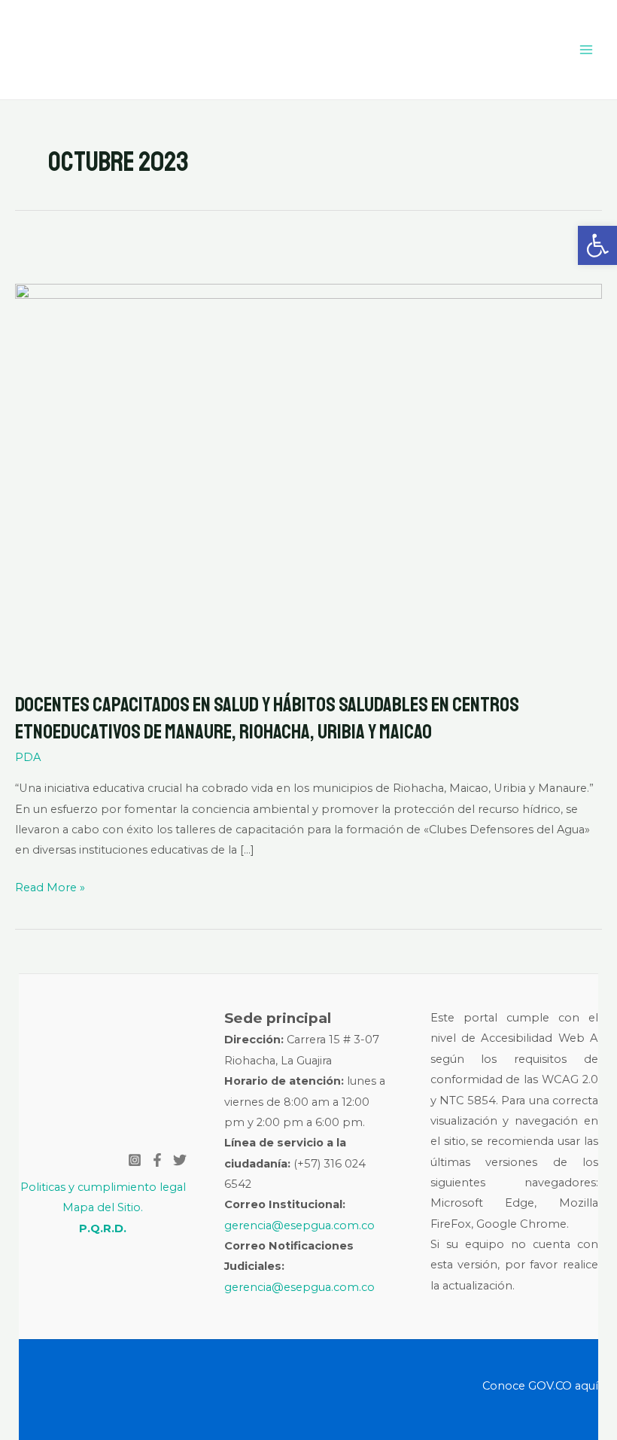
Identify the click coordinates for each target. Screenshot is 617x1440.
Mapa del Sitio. (102, 1207)
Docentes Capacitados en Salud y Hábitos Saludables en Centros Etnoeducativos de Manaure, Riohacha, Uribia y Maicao (267, 718)
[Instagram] (134, 1160)
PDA (28, 757)
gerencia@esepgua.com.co (299, 1225)
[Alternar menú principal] (586, 49)
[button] (597, 245)
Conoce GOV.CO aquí (540, 1386)
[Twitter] (180, 1160)
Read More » (50, 886)
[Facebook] (157, 1160)
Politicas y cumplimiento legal (103, 1187)
